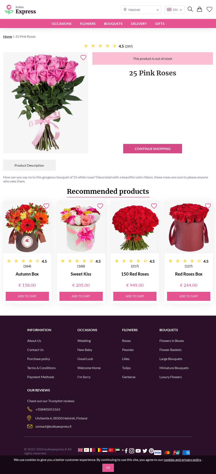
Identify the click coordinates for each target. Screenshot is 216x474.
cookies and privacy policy (182, 460)
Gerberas (129, 377)
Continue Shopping (153, 149)
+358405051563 (47, 409)
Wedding (84, 341)
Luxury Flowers (170, 377)
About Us (34, 341)
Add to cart (27, 296)
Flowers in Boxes (171, 341)
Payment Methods (40, 377)
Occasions (62, 23)
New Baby (84, 350)
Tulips (126, 368)
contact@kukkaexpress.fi (53, 426)
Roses (126, 341)
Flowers (88, 23)
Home (7, 36)
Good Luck (85, 359)
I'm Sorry (83, 377)
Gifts (160, 23)
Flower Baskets (170, 350)
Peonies (128, 350)
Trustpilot (55, 401)
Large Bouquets (170, 359)
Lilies (126, 359)
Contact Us (35, 350)
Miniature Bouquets (174, 368)
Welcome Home (89, 368)
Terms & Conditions (41, 368)
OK (108, 467)
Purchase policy (38, 359)
